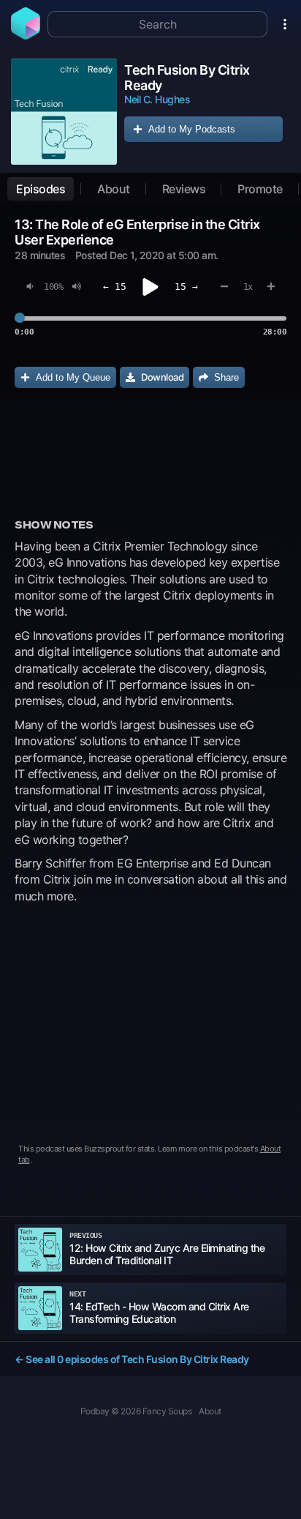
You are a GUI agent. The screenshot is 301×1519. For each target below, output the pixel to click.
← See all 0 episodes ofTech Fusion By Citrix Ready (132, 1359)
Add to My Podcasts (191, 129)
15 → (186, 286)
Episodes (40, 189)
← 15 (114, 286)
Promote (260, 189)
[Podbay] (25, 35)
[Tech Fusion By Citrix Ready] (64, 112)
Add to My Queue (73, 377)
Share (226, 377)
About (113, 189)
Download (162, 377)
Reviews (184, 189)
